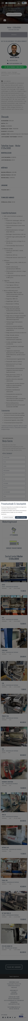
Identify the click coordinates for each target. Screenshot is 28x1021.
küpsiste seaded (8, 517)
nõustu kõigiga (21, 517)
